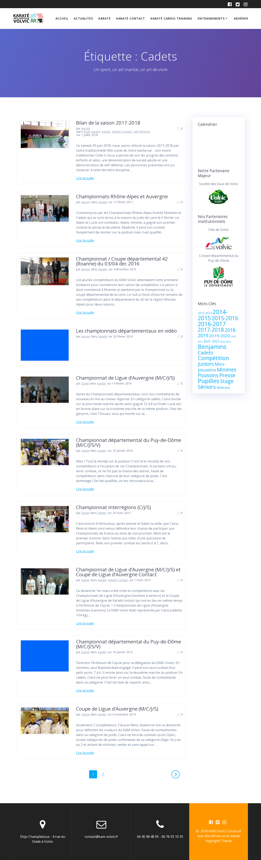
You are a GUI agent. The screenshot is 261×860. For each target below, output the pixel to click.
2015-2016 (225, 318)
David (85, 383)
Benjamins (212, 347)
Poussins (208, 375)
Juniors (206, 363)
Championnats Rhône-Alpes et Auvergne (122, 196)
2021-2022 (211, 341)
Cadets (205, 352)
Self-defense (142, 132)
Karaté (104, 18)
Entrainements (211, 18)
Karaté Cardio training (171, 18)
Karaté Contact (130, 18)
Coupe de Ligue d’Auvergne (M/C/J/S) (117, 708)
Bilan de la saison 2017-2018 (108, 122)
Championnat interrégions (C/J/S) (113, 507)
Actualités (83, 18)
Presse (227, 375)
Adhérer (241, 18)
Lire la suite (85, 178)
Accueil (61, 18)
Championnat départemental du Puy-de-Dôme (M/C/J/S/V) (128, 442)
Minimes (226, 369)
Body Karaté (91, 132)
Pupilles (208, 381)
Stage (226, 381)
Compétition (213, 358)
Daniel (85, 450)
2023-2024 (225, 341)
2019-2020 (219, 336)
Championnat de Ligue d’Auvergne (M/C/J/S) (125, 377)
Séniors (207, 386)
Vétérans (223, 387)
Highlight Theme (219, 841)
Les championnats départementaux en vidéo (126, 330)
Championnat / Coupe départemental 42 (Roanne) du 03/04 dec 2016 (122, 261)
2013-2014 (205, 313)
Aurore (85, 128)
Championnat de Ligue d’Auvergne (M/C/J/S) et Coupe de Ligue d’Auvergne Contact (128, 572)
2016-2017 (212, 324)
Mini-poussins (212, 367)
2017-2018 (211, 329)
